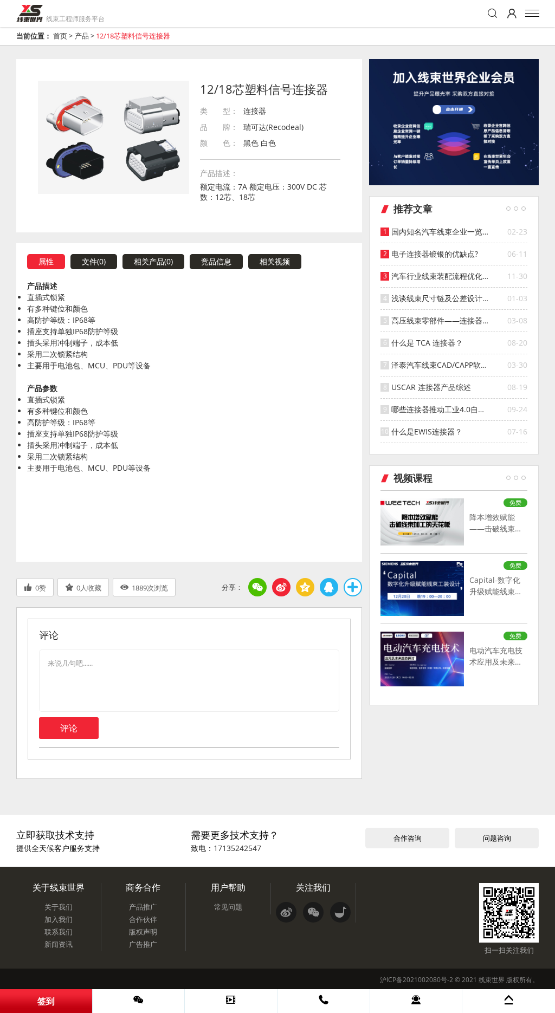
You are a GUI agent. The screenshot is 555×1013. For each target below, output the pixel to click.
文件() (94, 261)
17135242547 (237, 848)
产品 (82, 36)
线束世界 (492, 979)
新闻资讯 (58, 944)
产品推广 (143, 907)
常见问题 (228, 907)
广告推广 (143, 944)
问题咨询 (497, 838)
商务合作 (143, 887)
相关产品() (153, 261)
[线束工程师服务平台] (29, 13)
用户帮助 (228, 887)
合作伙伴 (143, 919)
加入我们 (58, 919)
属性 (46, 261)
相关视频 (275, 261)
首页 (60, 36)
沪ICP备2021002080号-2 (416, 979)
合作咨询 (407, 838)
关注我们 (313, 887)
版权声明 (143, 932)
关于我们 (58, 907)
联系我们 (58, 932)
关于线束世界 (59, 887)
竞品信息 (216, 261)
